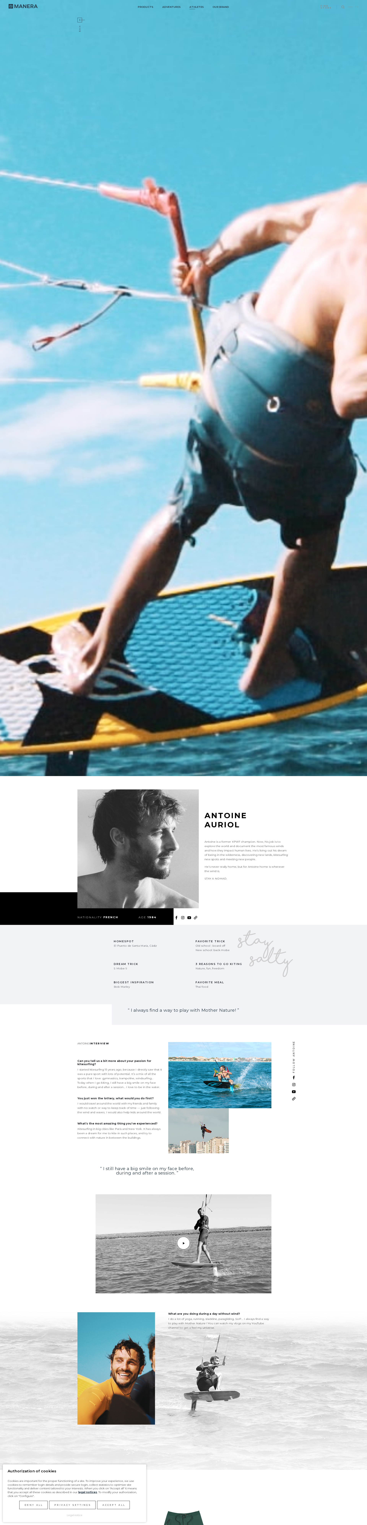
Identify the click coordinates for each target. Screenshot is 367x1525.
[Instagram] (182, 917)
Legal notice (74, 1515)
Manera (23, 6)
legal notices (87, 1492)
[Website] (195, 917)
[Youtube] (189, 917)
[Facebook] (176, 917)
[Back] (79, 20)
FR (356, 7)
